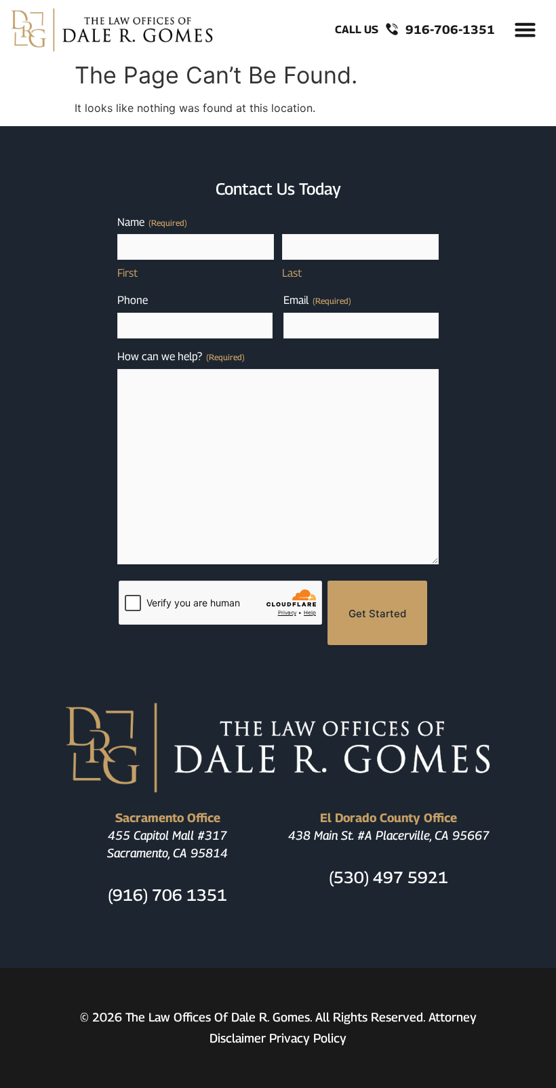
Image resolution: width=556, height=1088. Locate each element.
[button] (525, 30)
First (127, 273)
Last (292, 273)
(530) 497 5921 (388, 877)
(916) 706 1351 (167, 894)
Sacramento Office (167, 818)
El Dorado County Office (388, 818)
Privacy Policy (307, 1038)
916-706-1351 (450, 29)
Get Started (377, 613)
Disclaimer (238, 1038)
